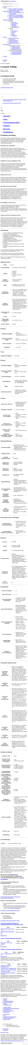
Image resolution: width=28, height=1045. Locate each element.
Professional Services (13, 41)
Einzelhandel (14, 26)
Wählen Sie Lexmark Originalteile (16, 16)
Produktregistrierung (15, 48)
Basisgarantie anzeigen (16, 49)
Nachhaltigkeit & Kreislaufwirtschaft (11, 1008)
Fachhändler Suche (7, 1004)
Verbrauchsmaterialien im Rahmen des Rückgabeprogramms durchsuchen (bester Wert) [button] (12, 924)
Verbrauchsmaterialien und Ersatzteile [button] (11, 11)
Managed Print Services (14, 38)
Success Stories (6, 1014)
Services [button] (5, 37)
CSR (4, 1015)
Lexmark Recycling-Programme (15, 14)
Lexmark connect (7, 1007)
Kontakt (5, 1003)
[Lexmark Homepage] (12, 1)
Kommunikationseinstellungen (9, 1016)
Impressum (5, 1030)
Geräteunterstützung (15, 46)
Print (12, 33)
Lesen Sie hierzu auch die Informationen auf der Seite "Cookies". (14, 1040)
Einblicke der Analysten (8, 1010)
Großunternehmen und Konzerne (16, 10)
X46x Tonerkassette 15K (6, 953)
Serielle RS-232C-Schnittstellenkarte (8, 968)
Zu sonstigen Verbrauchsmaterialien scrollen (10, 920)
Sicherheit (13, 32)
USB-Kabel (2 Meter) (5, 971)
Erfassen (13, 34)
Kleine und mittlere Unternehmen (16, 8)
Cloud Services (14, 30)
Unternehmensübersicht (8, 1001)
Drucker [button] (5, 7)
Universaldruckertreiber (16, 52)
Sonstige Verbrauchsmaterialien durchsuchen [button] (11, 938)
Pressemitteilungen (7, 1009)
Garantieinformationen (13, 40)
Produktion (13, 24)
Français (5, 56)
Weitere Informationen (15, 908)
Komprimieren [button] (4, 935)
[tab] (15, 116)
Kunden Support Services (14, 43)
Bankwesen (13, 22)
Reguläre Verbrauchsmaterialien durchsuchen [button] (11, 949)
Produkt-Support (6, 1019)
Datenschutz (6, 1028)
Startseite (5, 59)
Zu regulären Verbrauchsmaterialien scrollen (10, 910)
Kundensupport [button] (6, 44)
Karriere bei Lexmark (8, 1002)
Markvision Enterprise (16, 54)
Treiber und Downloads (16, 51)
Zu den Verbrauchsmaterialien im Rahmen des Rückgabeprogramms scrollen (10, 897)
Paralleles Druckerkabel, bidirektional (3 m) (6, 966)
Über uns (5, 1000)
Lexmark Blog (6, 1012)
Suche (4, 3)
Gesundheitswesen (15, 27)
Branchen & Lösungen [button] (8, 19)
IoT (12, 29)
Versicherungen (14, 23)
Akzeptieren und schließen (6, 1043)
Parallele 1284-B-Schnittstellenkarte (8, 969)
